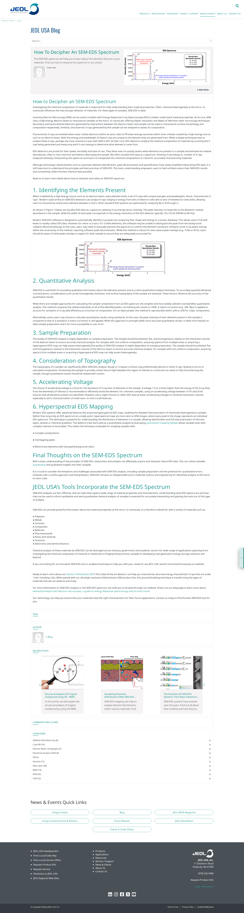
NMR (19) (37, 770)
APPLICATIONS (158, 13)
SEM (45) (37, 774)
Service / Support (104, 861)
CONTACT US (234, 13)
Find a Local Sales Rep (44, 855)
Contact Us (101, 871)
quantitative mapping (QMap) (162, 422)
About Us (100, 868)
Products (100, 851)
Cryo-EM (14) (39, 744)
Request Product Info (44, 864)
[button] (237, 5)
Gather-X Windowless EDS (80, 574)
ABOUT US (222, 13)
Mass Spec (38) (40, 765)
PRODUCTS (145, 13)
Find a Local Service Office (47, 860)
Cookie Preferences (205, 907)
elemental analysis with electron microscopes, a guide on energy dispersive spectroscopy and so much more (91, 591)
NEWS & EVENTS (207, 13)
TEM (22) (37, 778)
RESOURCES (172, 13)
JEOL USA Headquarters (46, 851)
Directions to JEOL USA (45, 873)
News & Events (103, 864)
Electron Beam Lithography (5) (47, 748)
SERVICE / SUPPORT (189, 13)
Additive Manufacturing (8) (45, 740)
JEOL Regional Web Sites (46, 878)
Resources (101, 857)
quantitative (39, 464)
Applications (102, 854)
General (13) (38, 761)
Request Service (41, 869)
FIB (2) (36, 757)
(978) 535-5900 (205, 873)
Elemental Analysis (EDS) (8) (46, 753)
